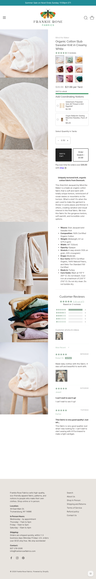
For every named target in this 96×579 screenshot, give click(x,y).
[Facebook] (11, 558)
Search (70, 493)
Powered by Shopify (40, 571)
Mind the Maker (62, 37)
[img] (61, 354)
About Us (71, 496)
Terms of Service (74, 508)
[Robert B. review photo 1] (62, 376)
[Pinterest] (23, 558)
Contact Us (72, 515)
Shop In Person (73, 500)
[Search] (85, 18)
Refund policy (73, 511)
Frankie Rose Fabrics (24, 571)
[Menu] (4, 17)
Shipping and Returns (76, 504)
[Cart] (92, 18)
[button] (61, 53)
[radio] (60, 59)
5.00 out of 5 (78, 301)
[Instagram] (17, 558)
